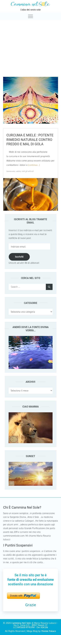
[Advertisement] (30, 45)
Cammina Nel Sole (21, 623)
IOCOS (44, 627)
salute (18, 171)
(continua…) (34, 165)
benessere (10, 171)
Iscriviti (19, 256)
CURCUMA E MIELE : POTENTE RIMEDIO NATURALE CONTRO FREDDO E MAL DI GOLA (29, 139)
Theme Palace (48, 631)
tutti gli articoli (27, 171)
